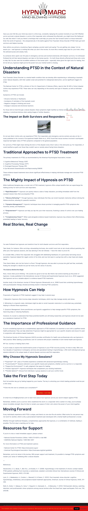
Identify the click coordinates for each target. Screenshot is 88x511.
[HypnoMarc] (44, 10)
